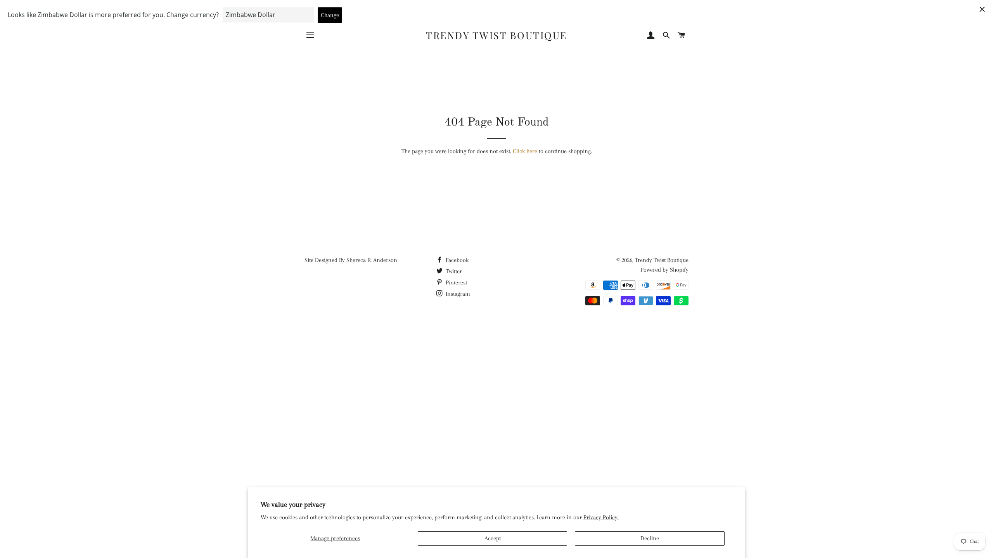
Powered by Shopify (664, 269)
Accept (492, 538)
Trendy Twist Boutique (496, 35)
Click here (525, 151)
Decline (649, 538)
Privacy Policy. (601, 517)
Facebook (456, 260)
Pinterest (455, 282)
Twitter (453, 271)
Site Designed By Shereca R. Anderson (350, 260)
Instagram (457, 293)
